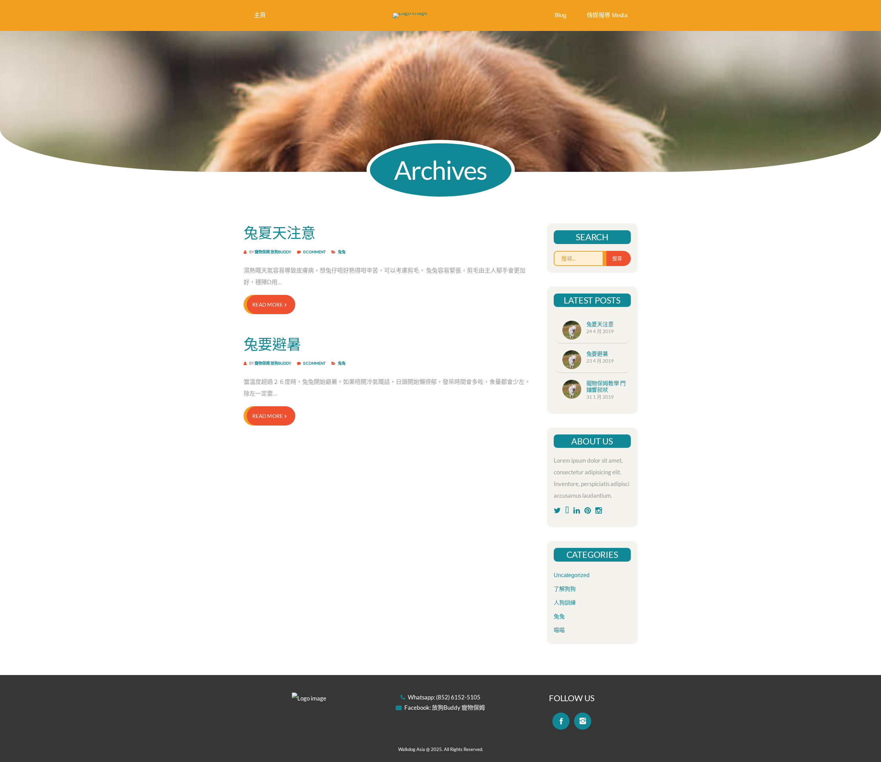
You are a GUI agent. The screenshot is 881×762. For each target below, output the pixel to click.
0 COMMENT (314, 252)
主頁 (260, 15)
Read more (267, 304)
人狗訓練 (565, 603)
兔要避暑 (272, 344)
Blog (560, 15)
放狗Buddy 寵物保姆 (458, 707)
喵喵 (559, 630)
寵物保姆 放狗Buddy (273, 252)
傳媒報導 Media (607, 15)
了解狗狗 (565, 589)
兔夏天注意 (280, 232)
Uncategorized (572, 575)
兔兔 (342, 252)
